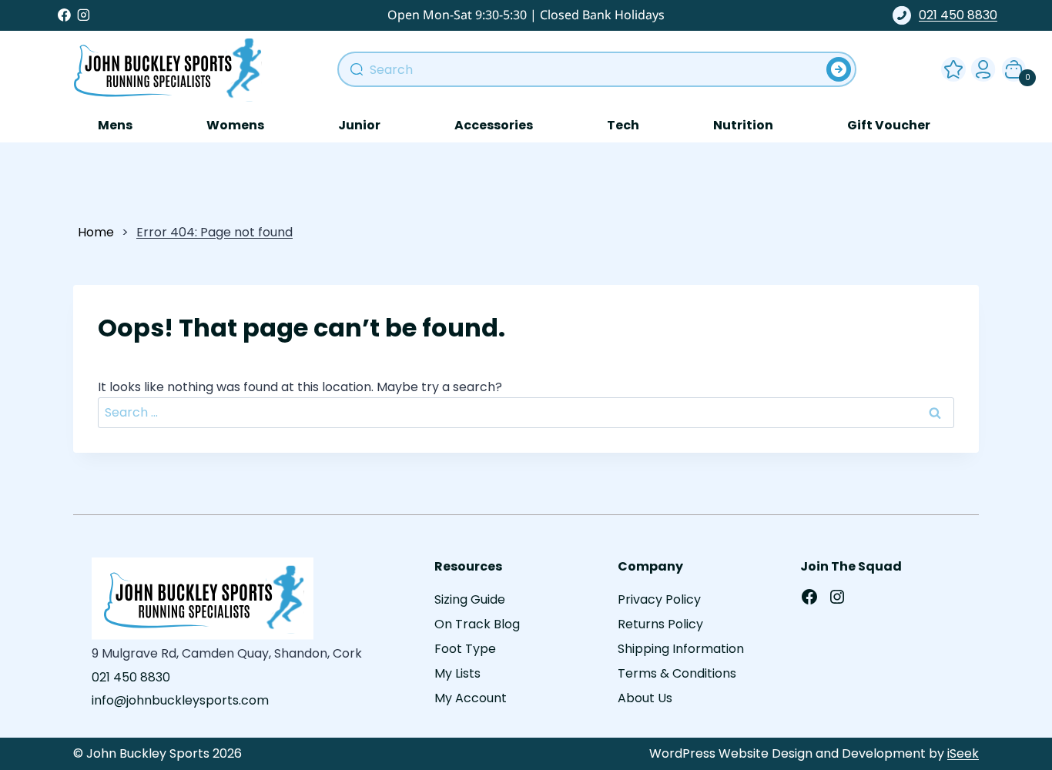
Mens (115, 125)
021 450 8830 (958, 15)
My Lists (457, 673)
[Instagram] (83, 15)
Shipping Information (681, 649)
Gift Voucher (888, 125)
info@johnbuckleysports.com (180, 700)
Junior (359, 125)
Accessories (493, 125)
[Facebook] (64, 15)
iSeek (963, 753)
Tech (623, 125)
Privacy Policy (659, 599)
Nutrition (743, 125)
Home (96, 232)
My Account (980, 66)
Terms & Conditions (677, 673)
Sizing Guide (469, 599)
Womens (235, 125)
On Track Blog (477, 624)
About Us (645, 698)
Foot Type (465, 649)
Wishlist (950, 66)
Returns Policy (660, 624)
